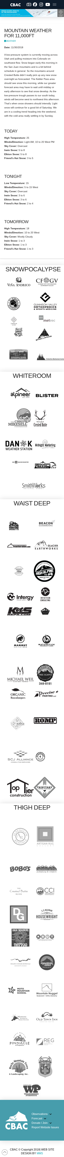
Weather (11, 41)
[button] (55, 4)
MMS (40, 1153)
